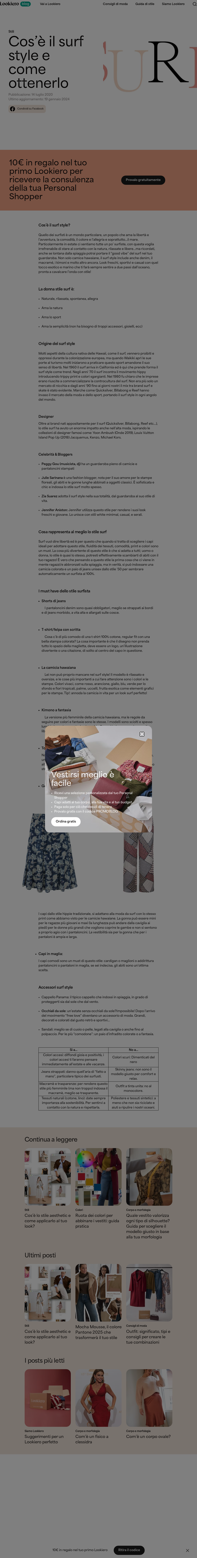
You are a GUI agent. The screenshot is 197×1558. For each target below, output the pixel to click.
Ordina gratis (66, 821)
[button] (142, 734)
